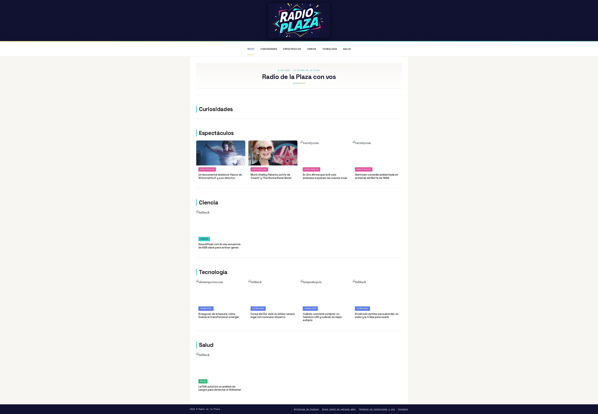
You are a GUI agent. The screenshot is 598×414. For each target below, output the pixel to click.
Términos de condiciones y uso (377, 409)
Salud (347, 49)
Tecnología (329, 49)
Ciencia (311, 49)
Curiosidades (269, 49)
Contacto (403, 409)
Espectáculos (292, 49)
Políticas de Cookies (306, 409)
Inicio (250, 49)
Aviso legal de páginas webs (339, 409)
